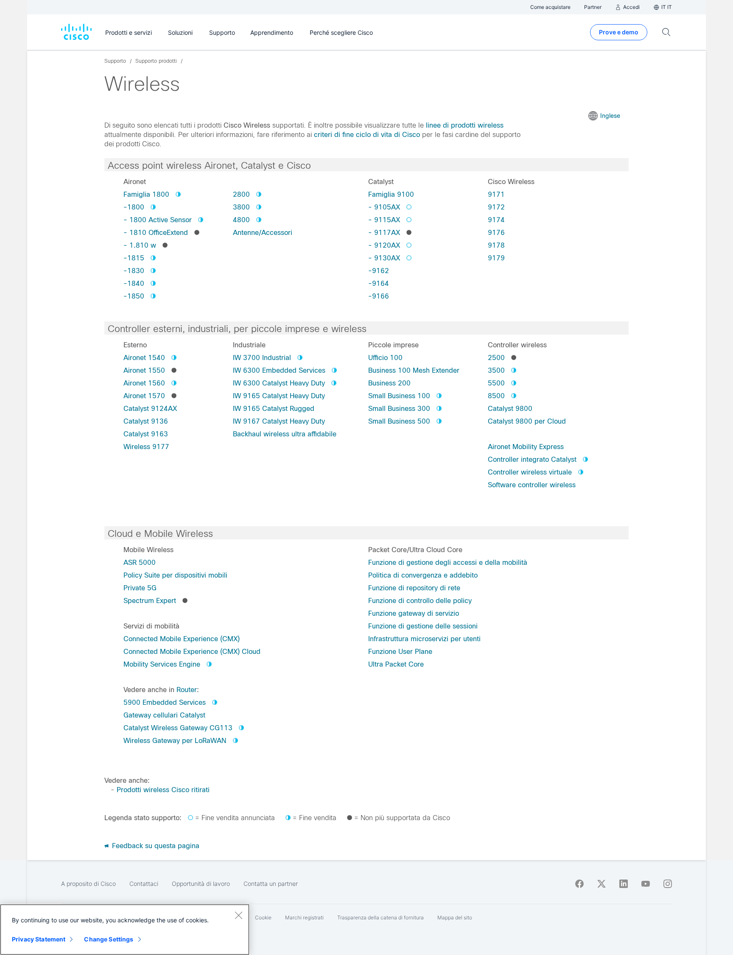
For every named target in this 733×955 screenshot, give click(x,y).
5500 (496, 383)
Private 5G (140, 588)
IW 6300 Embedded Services (279, 370)
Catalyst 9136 (145, 421)
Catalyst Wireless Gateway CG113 (177, 728)
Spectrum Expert (149, 600)
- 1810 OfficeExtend (155, 232)
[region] (124, 929)
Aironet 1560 (144, 383)
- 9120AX (384, 245)
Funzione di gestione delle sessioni (423, 626)
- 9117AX (384, 232)
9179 (496, 258)
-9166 (378, 296)
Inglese (610, 115)
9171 (496, 194)
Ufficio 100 (385, 357)
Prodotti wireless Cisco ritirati (163, 789)
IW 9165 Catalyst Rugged (273, 408)
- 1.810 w (139, 245)
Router (186, 689)
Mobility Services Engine (161, 664)
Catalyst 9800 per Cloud (527, 421)
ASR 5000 (139, 562)
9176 (496, 232)
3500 (496, 370)
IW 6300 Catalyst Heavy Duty (279, 383)
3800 (241, 207)
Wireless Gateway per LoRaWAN (175, 740)
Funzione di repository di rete (414, 588)
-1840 (133, 283)
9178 (496, 245)
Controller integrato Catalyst (532, 459)
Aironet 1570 (144, 395)
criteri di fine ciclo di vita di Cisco (367, 134)
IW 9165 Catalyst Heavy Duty (279, 395)
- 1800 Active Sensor (157, 219)
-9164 (378, 283)
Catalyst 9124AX (150, 408)
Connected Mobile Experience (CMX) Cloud (191, 651)
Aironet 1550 (144, 370)
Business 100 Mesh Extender (413, 370)
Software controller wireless (532, 485)
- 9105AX (384, 207)
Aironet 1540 (144, 357)
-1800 (133, 207)
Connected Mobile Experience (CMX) (181, 638)
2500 (496, 357)
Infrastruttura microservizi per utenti (424, 638)
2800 (241, 194)
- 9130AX (384, 258)
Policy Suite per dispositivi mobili (175, 575)
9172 (496, 207)
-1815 (133, 258)
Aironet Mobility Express (526, 446)
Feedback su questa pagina (154, 845)
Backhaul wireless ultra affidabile (284, 434)
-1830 (133, 270)
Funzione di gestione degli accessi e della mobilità (447, 562)
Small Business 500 (399, 421)
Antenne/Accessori (262, 232)
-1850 (133, 296)
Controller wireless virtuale (530, 472)
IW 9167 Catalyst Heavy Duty (279, 421)
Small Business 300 (399, 408)
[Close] (238, 915)
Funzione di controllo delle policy (420, 600)
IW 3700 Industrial (262, 357)
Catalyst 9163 (145, 434)
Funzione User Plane (400, 651)
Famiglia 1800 (146, 194)
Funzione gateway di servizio (413, 613)
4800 (241, 219)
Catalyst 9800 (510, 408)
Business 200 (389, 383)
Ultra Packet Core (396, 664)
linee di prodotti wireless (465, 125)
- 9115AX (384, 219)
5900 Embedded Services (164, 702)
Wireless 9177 (146, 446)
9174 (496, 219)
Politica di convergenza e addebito (423, 575)
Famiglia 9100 (391, 194)
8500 (496, 395)
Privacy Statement (38, 939)
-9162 (378, 270)
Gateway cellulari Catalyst (164, 715)
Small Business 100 (399, 395)
